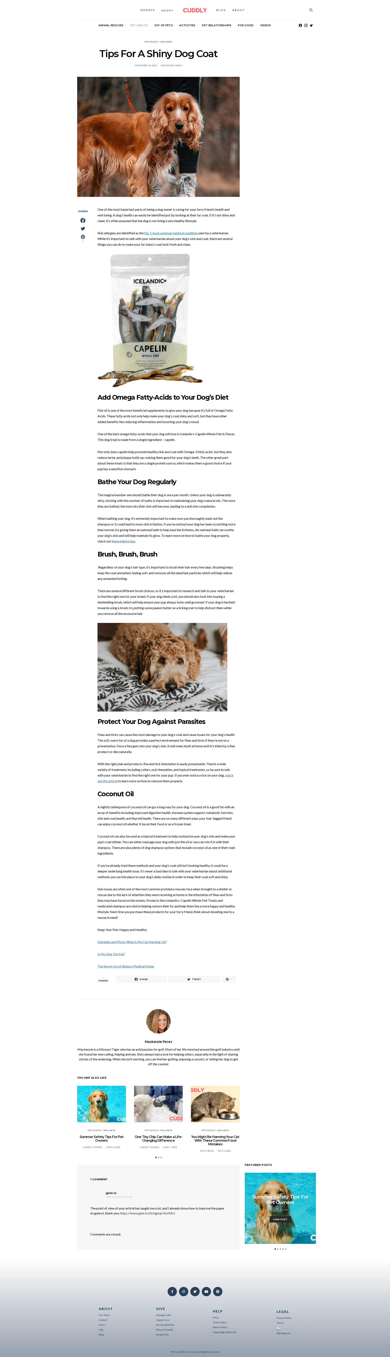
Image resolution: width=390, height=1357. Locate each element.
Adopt (167, 10)
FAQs (216, 1317)
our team (104, 1315)
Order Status (220, 1322)
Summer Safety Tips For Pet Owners (102, 1138)
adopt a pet (162, 1334)
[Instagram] (306, 25)
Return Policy (220, 1327)
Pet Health (139, 25)
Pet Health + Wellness (158, 41)
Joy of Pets (163, 25)
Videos (265, 25)
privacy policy (284, 1317)
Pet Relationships (216, 25)
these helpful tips (123, 541)
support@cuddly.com (225, 1332)
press (102, 1324)
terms (280, 1322)
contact (103, 1319)
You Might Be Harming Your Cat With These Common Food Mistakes (215, 1140)
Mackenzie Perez (171, 65)
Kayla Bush (207, 1151)
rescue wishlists (165, 1324)
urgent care (162, 1319)
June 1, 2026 (170, 1147)
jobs (101, 1329)
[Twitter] (311, 25)
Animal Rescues (111, 25)
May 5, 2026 (224, 1151)
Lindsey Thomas (92, 1147)
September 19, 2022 (146, 65)
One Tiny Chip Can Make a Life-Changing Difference (158, 1138)
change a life (163, 1315)
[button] (156, 1157)
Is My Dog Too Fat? (111, 954)
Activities (187, 25)
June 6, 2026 (113, 1147)
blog (101, 1334)
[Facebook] (300, 25)
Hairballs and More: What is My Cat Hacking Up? (132, 942)
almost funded (164, 1329)
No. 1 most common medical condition (171, 233)
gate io (111, 1193)
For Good (246, 25)
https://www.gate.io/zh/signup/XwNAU (147, 1213)
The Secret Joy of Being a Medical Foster (126, 966)
